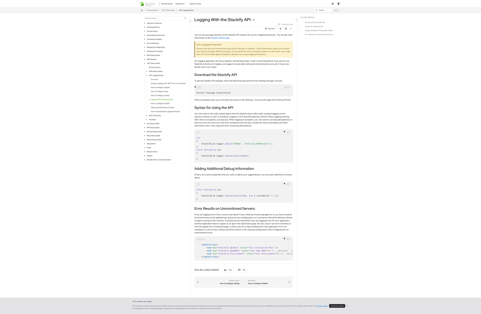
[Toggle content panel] (296, 19)
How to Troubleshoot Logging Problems (165, 111)
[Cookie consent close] (347, 306)
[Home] (147, 4)
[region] (243, 90)
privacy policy (323, 306)
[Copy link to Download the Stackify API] (241, 75)
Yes (230, 270)
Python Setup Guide (154, 140)
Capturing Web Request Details (162, 107)
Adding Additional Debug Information (319, 30)
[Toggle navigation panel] (190, 20)
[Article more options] (291, 29)
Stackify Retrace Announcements (159, 160)
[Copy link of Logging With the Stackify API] (254, 20)
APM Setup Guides (156, 71)
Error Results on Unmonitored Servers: (319, 34)
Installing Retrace (153, 27)
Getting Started (154, 67)
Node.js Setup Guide (154, 132)
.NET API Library (155, 115)
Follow (271, 29)
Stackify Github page (220, 38)
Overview (154, 79)
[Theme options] (339, 4)
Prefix (149, 148)
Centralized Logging (154, 39)
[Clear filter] (185, 18)
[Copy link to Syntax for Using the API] (237, 108)
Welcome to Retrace (154, 23)
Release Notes (152, 152)
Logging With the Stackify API (162, 99)
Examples (152, 119)
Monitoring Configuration (156, 47)
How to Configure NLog (159, 91)
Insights (149, 156)
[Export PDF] (286, 29)
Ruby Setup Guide (153, 136)
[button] (327, 10)
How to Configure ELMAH (160, 103)
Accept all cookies (337, 306)
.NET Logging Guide (186, 10)
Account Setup (152, 31)
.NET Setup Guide (168, 10)
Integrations (151, 144)
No (244, 270)
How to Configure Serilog (160, 95)
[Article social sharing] (280, 29)
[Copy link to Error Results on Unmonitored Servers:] (259, 209)
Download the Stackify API (315, 22)
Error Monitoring (153, 43)
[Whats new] (333, 4)
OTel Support (152, 59)
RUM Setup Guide (153, 55)
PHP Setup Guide (153, 128)
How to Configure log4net (160, 87)
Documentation (152, 10)
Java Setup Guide (153, 123)
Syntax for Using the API (314, 26)
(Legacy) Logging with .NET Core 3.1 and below (168, 83)
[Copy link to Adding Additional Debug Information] (258, 169)
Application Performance (156, 35)
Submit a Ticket (195, 4)
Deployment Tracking (155, 51)
